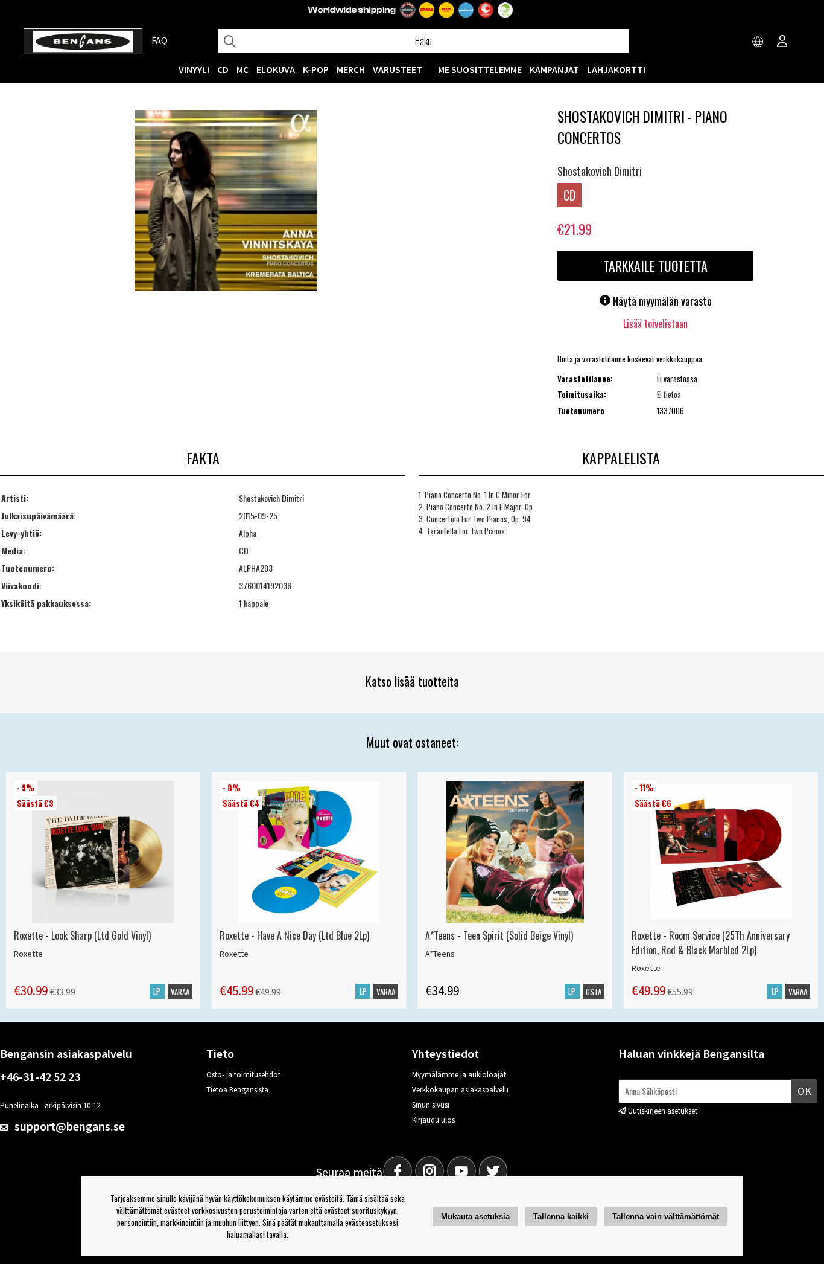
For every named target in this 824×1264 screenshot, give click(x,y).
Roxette (28, 953)
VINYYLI (194, 69)
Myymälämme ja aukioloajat (459, 1075)
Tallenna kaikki (561, 1216)
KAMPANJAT (554, 69)
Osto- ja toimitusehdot (243, 1075)
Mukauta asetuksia (475, 1216)
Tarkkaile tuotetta (655, 265)
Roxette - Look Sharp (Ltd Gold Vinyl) (82, 935)
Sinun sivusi (430, 1105)
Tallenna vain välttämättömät (665, 1216)
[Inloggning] (782, 42)
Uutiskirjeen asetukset (662, 1111)
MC (242, 69)
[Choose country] (758, 42)
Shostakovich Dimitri (599, 171)
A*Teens (440, 953)
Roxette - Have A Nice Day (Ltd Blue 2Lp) (294, 935)
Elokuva (275, 69)
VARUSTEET (397, 69)
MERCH (351, 69)
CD (223, 69)
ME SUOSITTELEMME (480, 69)
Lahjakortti (616, 69)
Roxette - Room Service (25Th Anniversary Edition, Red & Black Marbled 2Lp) (711, 942)
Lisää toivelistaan (655, 323)
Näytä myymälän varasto (661, 301)
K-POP (316, 69)
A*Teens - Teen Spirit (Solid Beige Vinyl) (499, 935)
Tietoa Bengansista (237, 1090)
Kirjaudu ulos (433, 1120)
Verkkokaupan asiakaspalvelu (460, 1090)
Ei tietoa (669, 394)
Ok (804, 1091)
